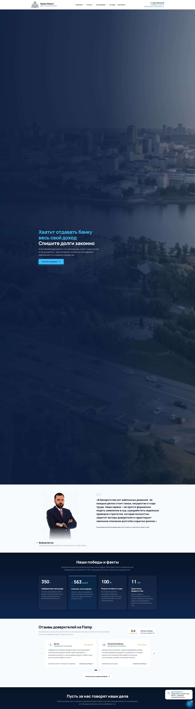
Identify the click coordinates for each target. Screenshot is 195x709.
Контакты (121, 5)
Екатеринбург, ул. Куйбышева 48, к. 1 (154, 6)
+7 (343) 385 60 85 (157, 3)
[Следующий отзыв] (154, 653)
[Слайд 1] (96, 670)
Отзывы (112, 5)
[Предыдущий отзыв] (41, 653)
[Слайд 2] (98, 670)
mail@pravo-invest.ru (157, 4)
